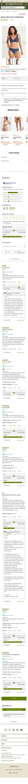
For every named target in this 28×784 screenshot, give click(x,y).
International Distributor (7, 760)
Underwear (14, 11)
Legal (2, 744)
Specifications (5, 161)
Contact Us (4, 750)
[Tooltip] (17, 71)
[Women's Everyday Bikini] (6, 130)
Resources (4, 740)
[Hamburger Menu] (2, 4)
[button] (1, 1)
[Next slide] (24, 42)
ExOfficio (3, 736)
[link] (5, 729)
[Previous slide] (4, 42)
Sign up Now (5, 90)
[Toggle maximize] (25, 24)
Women (8, 11)
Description (4, 157)
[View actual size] (21, 24)
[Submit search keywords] (26, 7)
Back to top (13, 721)
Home (3, 11)
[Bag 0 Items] (26, 4)
